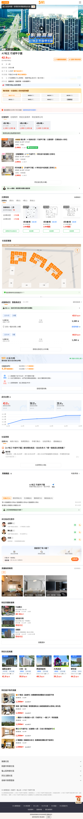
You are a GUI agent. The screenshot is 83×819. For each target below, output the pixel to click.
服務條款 (39, 809)
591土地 (35, 806)
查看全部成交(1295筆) (41, 349)
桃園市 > (14, 790)
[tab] (6, 302)
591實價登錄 (16, 806)
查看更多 (41, 642)
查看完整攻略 (41, 388)
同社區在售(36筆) (40, 182)
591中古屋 (45, 806)
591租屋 (53, 806)
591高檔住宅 (64, 806)
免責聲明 (30, 809)
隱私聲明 (42, 817)
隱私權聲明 (48, 809)
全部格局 (77, 197)
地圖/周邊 (74, 473)
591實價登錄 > (6, 790)
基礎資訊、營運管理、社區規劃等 (19, 81)
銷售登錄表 (76, 302)
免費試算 (75, 559)
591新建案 (26, 806)
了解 (33, 6)
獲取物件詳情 (33, 147)
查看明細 (75, 327)
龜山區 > (19, 790)
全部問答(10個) (40, 465)
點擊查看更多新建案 (29, 110)
